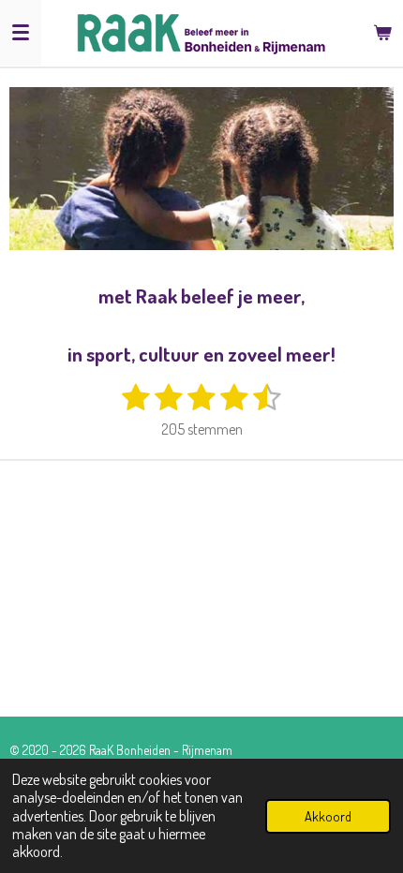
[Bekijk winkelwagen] (382, 33)
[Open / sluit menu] (20, 33)
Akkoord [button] (328, 815)
